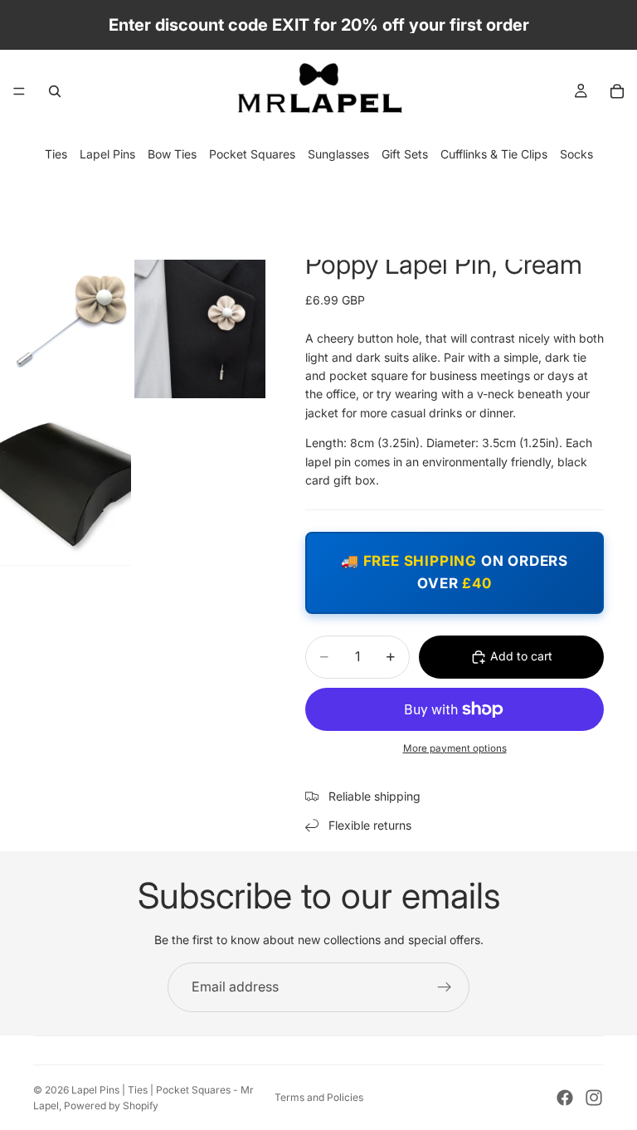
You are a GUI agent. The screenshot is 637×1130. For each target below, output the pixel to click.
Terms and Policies (319, 1097)
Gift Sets (405, 154)
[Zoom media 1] (65, 317)
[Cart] (617, 91)
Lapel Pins (107, 154)
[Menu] (19, 91)
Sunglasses (338, 154)
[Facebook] (565, 1098)
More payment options (455, 748)
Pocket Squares (252, 154)
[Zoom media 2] (199, 317)
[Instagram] (594, 1098)
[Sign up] (444, 987)
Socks (576, 154)
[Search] (54, 91)
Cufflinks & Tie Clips (493, 154)
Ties (56, 154)
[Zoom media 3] (65, 484)
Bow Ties (172, 154)
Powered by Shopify (111, 1105)
